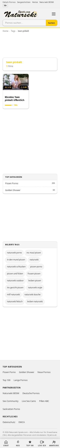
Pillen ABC (44, 401)
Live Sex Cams (29, 401)
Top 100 (6, 380)
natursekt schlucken (16, 266)
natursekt (34, 259)
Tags (13, 31)
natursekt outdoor (15, 280)
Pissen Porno (11, 183)
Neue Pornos (44, 372)
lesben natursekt (35, 301)
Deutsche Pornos (31, 393)
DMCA (21, 422)
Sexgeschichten (23, 2)
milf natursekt (13, 294)
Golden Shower (12, 190)
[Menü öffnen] (53, 14)
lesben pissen (34, 280)
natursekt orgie (35, 287)
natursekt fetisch (14, 301)
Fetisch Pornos (9, 2)
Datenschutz (9, 422)
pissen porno (36, 266)
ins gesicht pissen (15, 287)
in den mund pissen (16, 259)
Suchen (51, 23)
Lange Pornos (21, 380)
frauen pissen (34, 273)
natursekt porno (14, 252)
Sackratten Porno (11, 408)
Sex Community (10, 401)
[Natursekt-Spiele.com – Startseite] (21, 14)
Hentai (35, 2)
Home (5, 31)
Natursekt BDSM (47, 2)
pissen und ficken (15, 273)
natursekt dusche (32, 294)
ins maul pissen (33, 252)
